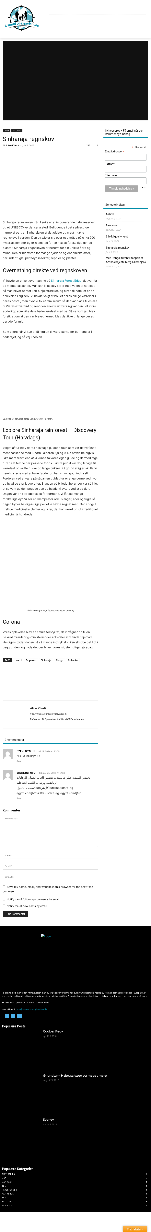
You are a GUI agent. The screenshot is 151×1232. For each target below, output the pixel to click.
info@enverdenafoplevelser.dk (32, 1009)
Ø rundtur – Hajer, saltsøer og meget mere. (75, 1075)
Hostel (18, 660)
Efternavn (111, 175)
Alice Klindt (12, 145)
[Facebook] (134, 10)
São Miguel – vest (117, 236)
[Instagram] (138, 10)
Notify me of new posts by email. (27, 906)
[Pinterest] (25, 684)
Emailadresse (114, 151)
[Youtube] (143, 10)
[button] (141, 29)
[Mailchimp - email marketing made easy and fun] (142, 187)
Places (6, 130)
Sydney (48, 1119)
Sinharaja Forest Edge (66, 280)
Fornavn (110, 163)
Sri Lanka (17, 130)
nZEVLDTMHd (26, 751)
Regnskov (31, 660)
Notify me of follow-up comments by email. (33, 899)
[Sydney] (21, 1137)
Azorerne (112, 225)
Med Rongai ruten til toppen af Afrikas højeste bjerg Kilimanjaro (126, 260)
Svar (19, 761)
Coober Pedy (53, 1031)
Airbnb (110, 214)
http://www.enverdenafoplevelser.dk (48, 713)
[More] (43, 684)
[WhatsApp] (34, 684)
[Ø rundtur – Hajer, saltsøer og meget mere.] (21, 1093)
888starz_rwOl (26, 773)
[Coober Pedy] (21, 1048)
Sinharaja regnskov (118, 247)
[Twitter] (16, 684)
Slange (59, 660)
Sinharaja (46, 660)
